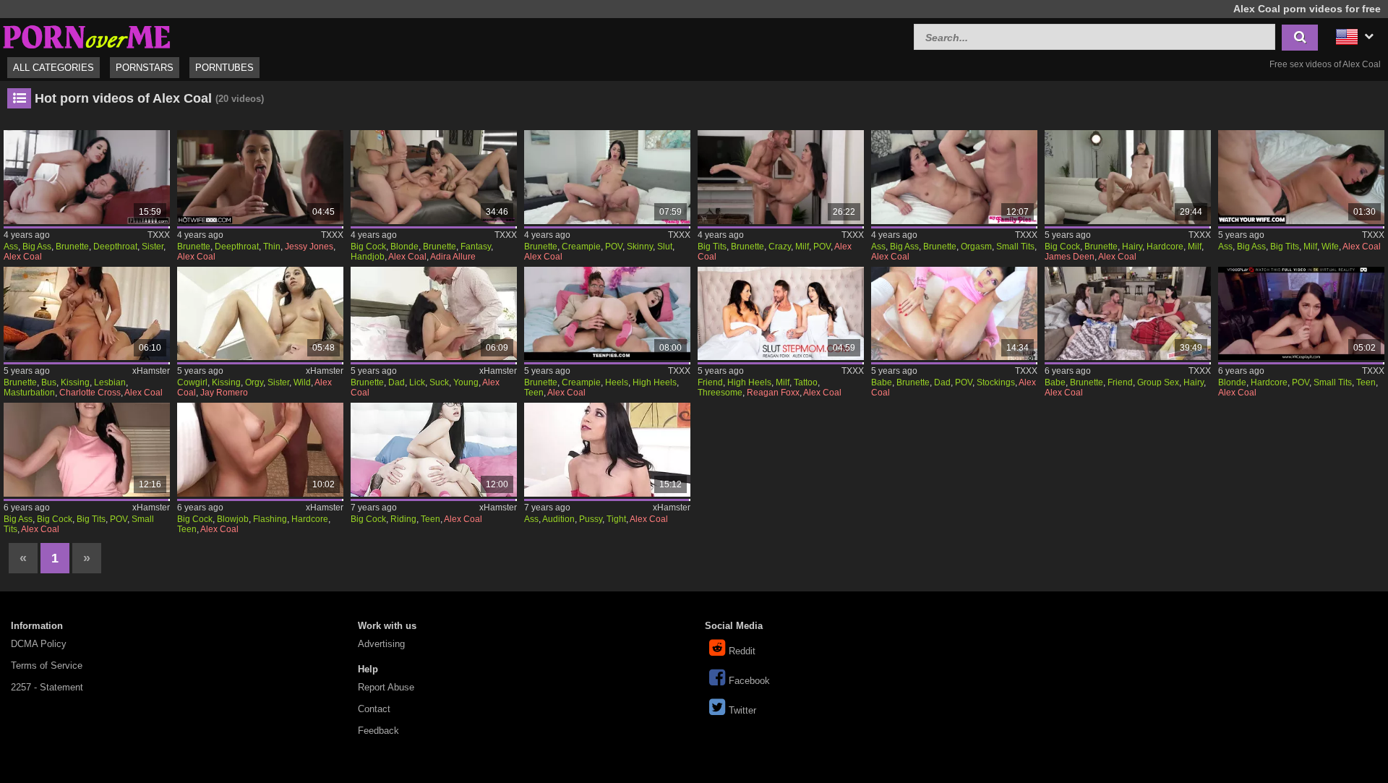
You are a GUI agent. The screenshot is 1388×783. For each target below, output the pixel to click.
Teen (534, 393)
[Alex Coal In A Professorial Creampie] (607, 314)
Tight (616, 519)
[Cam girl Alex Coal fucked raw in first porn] (607, 450)
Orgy (254, 382)
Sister (152, 246)
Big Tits (712, 246)
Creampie (581, 246)
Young (466, 382)
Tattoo (806, 382)
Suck (439, 382)
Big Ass (36, 246)
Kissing (75, 382)
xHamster (151, 371)
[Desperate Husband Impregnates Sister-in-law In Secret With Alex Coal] (87, 177)
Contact (374, 708)
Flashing (270, 519)
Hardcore (1165, 246)
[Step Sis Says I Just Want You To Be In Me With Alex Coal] (954, 177)
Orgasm (976, 246)
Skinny (640, 246)
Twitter (742, 710)
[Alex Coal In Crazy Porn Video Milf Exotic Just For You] (781, 177)
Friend (710, 382)
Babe (881, 382)
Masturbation (29, 393)
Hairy (1132, 246)
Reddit (742, 651)
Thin (271, 246)
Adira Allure (453, 257)
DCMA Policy (39, 643)
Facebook (749, 680)
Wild (302, 382)
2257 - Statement (47, 687)
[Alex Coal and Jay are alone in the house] (260, 314)
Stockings (996, 382)
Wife (1330, 246)
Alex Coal (23, 257)
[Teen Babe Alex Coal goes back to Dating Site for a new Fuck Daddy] (954, 314)
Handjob (368, 257)
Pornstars (145, 67)
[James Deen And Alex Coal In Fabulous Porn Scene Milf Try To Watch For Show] (1128, 177)
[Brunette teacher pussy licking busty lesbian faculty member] (87, 314)
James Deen (1069, 257)
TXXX (158, 235)
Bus (48, 382)
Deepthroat (115, 246)
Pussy (590, 519)
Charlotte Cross (90, 393)
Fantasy (475, 246)
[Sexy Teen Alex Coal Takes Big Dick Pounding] (87, 450)
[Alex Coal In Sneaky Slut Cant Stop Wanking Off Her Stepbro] (607, 177)
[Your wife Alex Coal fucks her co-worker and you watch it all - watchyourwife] (1301, 177)
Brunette (72, 246)
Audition (558, 519)
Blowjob (233, 519)
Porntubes (224, 67)
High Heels (655, 382)
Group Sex (1158, 382)
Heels (616, 382)
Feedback (378, 730)
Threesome (720, 393)
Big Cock (368, 246)
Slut (664, 246)
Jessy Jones (309, 246)
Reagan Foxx (773, 393)
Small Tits (1015, 246)
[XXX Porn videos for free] (87, 35)
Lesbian (110, 382)
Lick (417, 382)
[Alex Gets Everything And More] (260, 177)
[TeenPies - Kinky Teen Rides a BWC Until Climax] (434, 450)
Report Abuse (386, 687)
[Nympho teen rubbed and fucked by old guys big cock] (434, 314)
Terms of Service (46, 665)
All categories (53, 67)
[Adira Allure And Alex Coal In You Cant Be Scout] (434, 177)
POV (613, 246)
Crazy (779, 246)
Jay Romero (224, 393)
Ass (11, 246)
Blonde (404, 246)
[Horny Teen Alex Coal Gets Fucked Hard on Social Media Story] (260, 450)
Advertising (381, 643)
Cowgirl (192, 382)
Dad (396, 382)
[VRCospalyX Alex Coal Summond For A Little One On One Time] (1301, 314)
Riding (403, 519)
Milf (802, 246)
